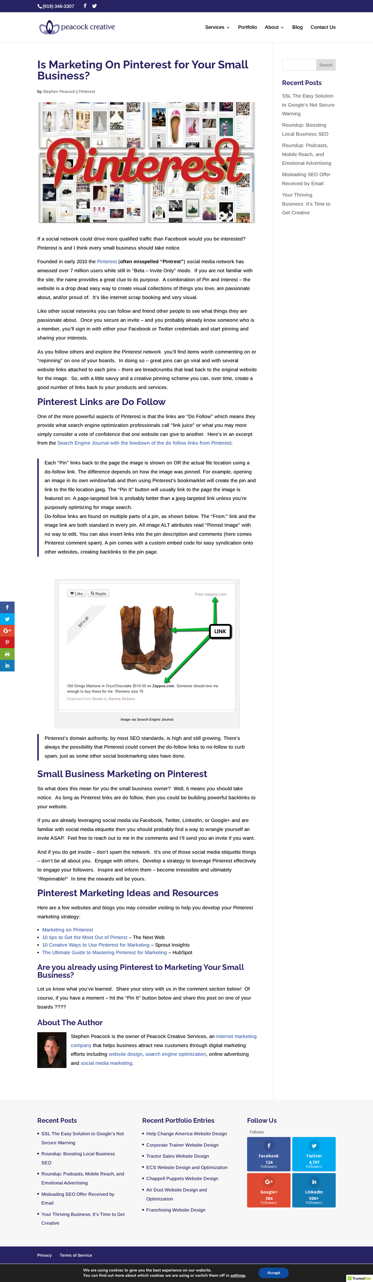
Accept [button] (273, 1273)
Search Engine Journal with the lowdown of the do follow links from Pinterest (144, 443)
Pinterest (87, 91)
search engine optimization (175, 1054)
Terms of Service (76, 1255)
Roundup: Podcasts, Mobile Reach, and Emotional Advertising (306, 154)
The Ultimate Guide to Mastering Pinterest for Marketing (104, 952)
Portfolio (247, 27)
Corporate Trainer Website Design (182, 1145)
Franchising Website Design (175, 1209)
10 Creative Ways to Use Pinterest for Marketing (95, 945)
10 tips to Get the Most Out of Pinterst (84, 937)
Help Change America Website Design (186, 1133)
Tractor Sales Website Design (177, 1156)
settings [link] (238, 1275)
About (272, 27)
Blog (297, 27)
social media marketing (106, 1063)
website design (125, 1054)
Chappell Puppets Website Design (182, 1178)
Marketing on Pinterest (67, 930)
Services (214, 27)
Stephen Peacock (59, 91)
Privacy (44, 1255)
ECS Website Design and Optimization (187, 1167)
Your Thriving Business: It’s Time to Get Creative (306, 203)
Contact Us (323, 27)
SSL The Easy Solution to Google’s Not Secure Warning (308, 104)
